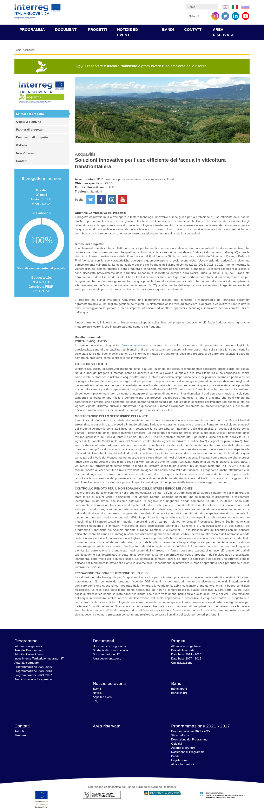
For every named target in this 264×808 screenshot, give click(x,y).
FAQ (96, 701)
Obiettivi (176, 743)
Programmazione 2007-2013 (33, 671)
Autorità (19, 731)
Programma (32, 29)
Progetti (97, 29)
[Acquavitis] (225, 6)
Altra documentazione (107, 658)
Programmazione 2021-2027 (33, 675)
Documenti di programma (109, 646)
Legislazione (179, 760)
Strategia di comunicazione (110, 650)
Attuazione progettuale (186, 646)
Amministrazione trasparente (33, 679)
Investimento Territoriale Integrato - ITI (39, 658)
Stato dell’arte (180, 735)
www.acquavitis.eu (135, 345)
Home (17, 50)
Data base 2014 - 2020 (186, 654)
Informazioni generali (28, 646)
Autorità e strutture (26, 662)
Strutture (20, 735)
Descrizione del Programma (189, 739)
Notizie (97, 692)
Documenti (66, 29)
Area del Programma (28, 650)
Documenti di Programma (188, 751)
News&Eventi (25, 153)
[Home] (37, 12)
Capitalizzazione (181, 662)
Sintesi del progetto (30, 113)
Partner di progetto (29, 129)
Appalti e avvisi (102, 697)
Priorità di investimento (29, 654)
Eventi (97, 688)
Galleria (21, 145)
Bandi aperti (179, 688)
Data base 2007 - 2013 (186, 658)
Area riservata (106, 726)
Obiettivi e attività (28, 121)
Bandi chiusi (179, 692)
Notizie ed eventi (109, 683)
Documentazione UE (106, 654)
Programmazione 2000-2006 (33, 666)
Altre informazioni (182, 764)
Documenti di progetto (32, 137)
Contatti (193, 29)
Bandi (168, 29)
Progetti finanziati (182, 650)
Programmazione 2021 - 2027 (200, 726)
